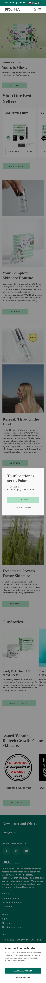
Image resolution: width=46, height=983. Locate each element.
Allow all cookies (22, 971)
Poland (35, 3)
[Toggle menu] (39, 9)
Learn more (9, 964)
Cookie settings (23, 977)
